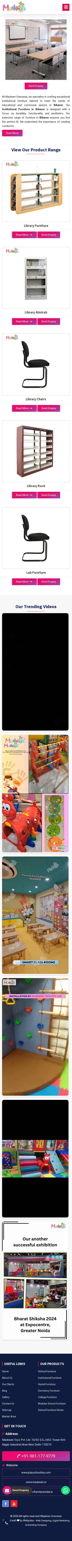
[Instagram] (35, 672)
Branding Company (37, 1525)
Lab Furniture (36, 573)
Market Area (9, 1416)
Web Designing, (44, 1520)
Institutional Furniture (50, 1377)
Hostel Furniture (47, 1384)
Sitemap (7, 1410)
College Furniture (47, 1397)
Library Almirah (36, 312)
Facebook (5, 1503)
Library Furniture (36, 226)
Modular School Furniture (52, 1403)
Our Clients (8, 1384)
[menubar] (65, 7)
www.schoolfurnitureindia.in (36, 1492)
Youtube (13, 1503)
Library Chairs (36, 399)
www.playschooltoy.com (36, 1472)
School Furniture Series (51, 1410)
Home (5, 1371)
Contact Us (8, 1403)
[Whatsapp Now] (65, 1490)
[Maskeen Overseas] (14, 7)
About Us (7, 1377)
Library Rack (36, 486)
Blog (4, 1390)
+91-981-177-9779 (37, 1456)
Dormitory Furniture (49, 1390)
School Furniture (47, 1371)
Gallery (6, 1397)
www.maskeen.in (36, 1482)
